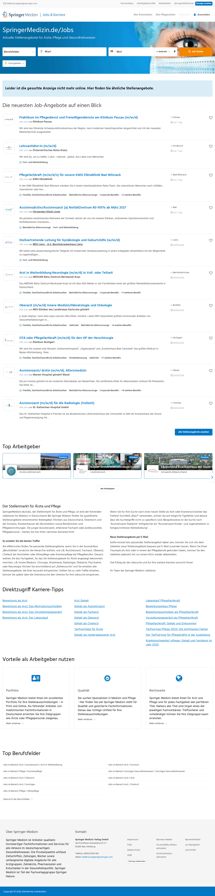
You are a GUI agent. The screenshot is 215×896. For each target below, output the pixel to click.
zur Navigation (192, 845)
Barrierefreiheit (192, 840)
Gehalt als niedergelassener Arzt (94, 634)
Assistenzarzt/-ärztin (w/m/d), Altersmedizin (52, 370)
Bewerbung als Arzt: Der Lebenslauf (25, 617)
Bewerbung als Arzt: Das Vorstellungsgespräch (32, 612)
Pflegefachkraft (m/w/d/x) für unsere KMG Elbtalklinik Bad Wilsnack (70, 175)
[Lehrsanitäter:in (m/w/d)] (9, 148)
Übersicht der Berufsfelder (16, 799)
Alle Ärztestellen (143, 15)
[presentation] (212, 477)
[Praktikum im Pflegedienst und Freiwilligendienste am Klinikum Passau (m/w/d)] (9, 119)
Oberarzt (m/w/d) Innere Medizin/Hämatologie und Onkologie (65, 305)
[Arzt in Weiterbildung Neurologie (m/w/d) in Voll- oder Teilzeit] (9, 274)
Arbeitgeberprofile (146, 3)
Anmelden (203, 15)
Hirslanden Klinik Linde (46, 212)
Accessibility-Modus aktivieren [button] (166, 846)
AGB (129, 855)
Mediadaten (165, 3)
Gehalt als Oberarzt (86, 617)
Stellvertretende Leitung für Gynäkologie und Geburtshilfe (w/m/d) (69, 240)
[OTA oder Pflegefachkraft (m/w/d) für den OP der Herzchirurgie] (9, 340)
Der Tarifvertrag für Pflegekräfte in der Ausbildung (178, 634)
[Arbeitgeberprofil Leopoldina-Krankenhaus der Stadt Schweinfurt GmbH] (153, 471)
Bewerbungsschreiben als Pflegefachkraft (172, 612)
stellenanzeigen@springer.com (21, 4)
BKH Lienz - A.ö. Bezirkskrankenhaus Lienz (58, 244)
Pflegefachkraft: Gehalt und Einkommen (171, 623)
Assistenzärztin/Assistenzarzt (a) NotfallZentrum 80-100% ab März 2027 (72, 207)
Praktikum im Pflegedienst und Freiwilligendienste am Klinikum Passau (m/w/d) (78, 117)
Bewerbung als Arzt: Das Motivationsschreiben (32, 606)
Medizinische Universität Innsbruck (44, 467)
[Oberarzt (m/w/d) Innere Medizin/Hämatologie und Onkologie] (9, 307)
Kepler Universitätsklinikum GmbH (114, 467)
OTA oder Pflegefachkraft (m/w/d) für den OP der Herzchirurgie (66, 338)
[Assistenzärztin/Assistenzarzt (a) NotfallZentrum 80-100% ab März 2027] (9, 209)
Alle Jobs (23, 122)
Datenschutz (133, 850)
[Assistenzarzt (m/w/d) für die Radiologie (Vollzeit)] (9, 405)
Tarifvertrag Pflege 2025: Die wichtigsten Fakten (177, 629)
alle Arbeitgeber (107, 488)
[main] (107, 420)
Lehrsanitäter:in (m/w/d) (37, 146)
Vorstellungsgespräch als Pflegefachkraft (172, 617)
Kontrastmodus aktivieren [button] (164, 855)
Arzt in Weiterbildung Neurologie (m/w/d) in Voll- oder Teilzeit (66, 273)
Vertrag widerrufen (136, 861)
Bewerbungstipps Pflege (161, 606)
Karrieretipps (127, 3)
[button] (174, 51)
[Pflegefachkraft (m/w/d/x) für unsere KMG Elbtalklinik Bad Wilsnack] (9, 177)
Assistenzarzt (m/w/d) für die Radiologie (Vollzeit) (56, 403)
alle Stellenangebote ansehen (193, 432)
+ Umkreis (161, 52)
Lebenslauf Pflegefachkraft (163, 600)
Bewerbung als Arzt (15, 600)
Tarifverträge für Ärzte (88, 629)
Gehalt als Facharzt (86, 612)
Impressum (132, 840)
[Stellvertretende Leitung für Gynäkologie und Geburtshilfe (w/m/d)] (9, 242)
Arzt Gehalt (81, 600)
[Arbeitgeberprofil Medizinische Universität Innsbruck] (11, 471)
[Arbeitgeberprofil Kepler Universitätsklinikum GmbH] (82, 471)
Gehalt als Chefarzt (86, 623)
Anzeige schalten (203, 3)
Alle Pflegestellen (166, 15)
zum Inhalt (190, 850)
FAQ (129, 845)
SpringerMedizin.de (184, 3)
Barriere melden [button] (164, 840)
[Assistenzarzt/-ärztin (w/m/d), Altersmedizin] (9, 372)
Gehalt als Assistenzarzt (89, 606)
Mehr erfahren (13, 723)
